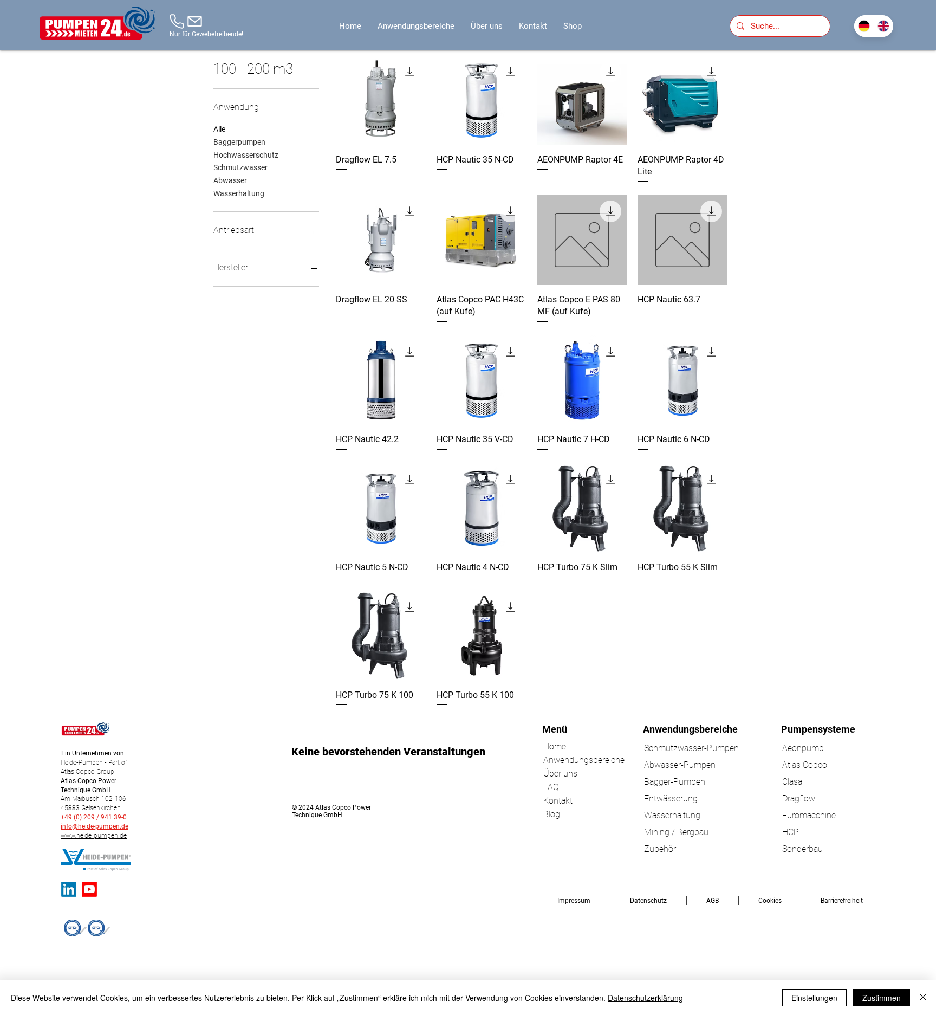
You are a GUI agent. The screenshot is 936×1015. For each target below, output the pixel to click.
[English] (884, 26)
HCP (790, 832)
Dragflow (798, 798)
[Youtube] (89, 889)
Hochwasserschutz (245, 155)
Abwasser (230, 180)
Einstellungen (814, 997)
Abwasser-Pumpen (680, 765)
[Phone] (177, 21)
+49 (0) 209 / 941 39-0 (94, 817)
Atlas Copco (804, 765)
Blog (551, 814)
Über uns (560, 773)
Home (554, 746)
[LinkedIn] (68, 889)
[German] (864, 26)
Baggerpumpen (239, 142)
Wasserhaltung (238, 193)
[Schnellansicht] (381, 100)
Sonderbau (802, 849)
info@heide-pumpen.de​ (94, 826)
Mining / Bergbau (676, 832)
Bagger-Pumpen (674, 782)
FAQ (551, 787)
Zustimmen (881, 997)
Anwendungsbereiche (572, 760)
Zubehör (660, 849)
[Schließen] (922, 997)
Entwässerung (671, 798)
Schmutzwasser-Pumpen (691, 748)
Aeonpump (803, 748)
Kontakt (558, 801)
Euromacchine (809, 815)
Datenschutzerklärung (645, 997)
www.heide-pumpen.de (94, 835)
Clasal (793, 782)
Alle (219, 129)
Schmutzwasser (240, 167)
